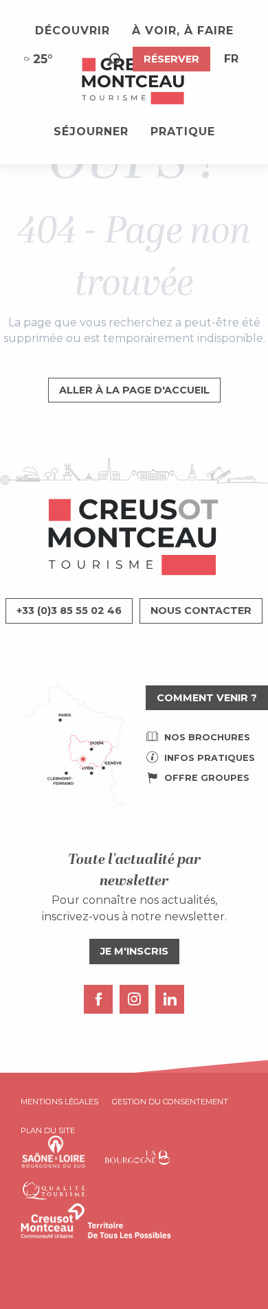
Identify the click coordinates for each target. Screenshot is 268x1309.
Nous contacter (201, 610)
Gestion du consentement (170, 1101)
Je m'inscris (134, 951)
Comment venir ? (207, 698)
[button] (114, 59)
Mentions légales (59, 1101)
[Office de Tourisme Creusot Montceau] (134, 82)
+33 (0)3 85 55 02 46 (69, 610)
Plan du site (48, 1130)
